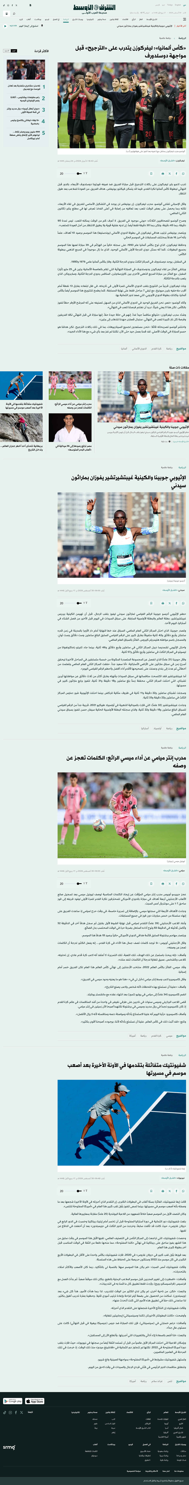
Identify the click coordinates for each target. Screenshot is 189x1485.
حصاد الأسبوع (145, 1452)
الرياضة (66, 20)
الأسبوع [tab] (7, 51)
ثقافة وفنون (114, 20)
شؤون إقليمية (181, 1437)
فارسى (157, 5)
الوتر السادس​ (110, 1424)
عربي (184, 5)
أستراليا (145, 728)
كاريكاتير (148, 1424)
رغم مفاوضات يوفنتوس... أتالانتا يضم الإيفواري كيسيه (25, 99)
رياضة (169, 348)
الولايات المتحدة (163, 1419)
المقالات (148, 1419)
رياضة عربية (164, 1456)
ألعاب (28, 20)
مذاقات (183, 1452)
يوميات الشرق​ (77, 20)
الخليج (181, 1424)
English (178, 5)
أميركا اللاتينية (163, 1437)
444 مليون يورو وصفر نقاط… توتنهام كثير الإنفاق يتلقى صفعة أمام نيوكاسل (25, 135)
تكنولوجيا (90, 20)
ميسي (169, 1036)
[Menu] (184, 19)
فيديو (47, 20)
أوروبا (166, 1424)
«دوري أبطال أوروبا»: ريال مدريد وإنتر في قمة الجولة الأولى (23, 110)
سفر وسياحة (181, 1456)
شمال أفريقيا (178, 1428)
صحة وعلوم (102, 20)
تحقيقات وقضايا (145, 1456)
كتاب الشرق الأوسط (143, 1428)
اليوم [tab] (14, 51)
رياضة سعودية (163, 1452)
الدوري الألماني (139, 348)
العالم (141, 20)
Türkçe (170, 5)
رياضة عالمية (165, 38)
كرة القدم (156, 348)
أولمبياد (157, 728)
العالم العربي (182, 1419)
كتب (113, 1419)
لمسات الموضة (181, 1460)
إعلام (113, 1433)
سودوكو (94, 1456)
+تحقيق (148, 1460)
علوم (95, 1424)
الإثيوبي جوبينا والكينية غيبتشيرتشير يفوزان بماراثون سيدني (151, 427)
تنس (169, 1381)
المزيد (21, 20)
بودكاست (37, 20)
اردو (163, 5)
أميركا (132, 1036)
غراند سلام (157, 1381)
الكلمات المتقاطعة (91, 1452)
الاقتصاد (125, 20)
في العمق (56, 20)
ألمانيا (124, 348)
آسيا (166, 1428)
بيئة (95, 1428)
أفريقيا (165, 1433)
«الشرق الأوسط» (167, 160)
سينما (113, 1428)
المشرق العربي (178, 1433)
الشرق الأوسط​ (151, 20)
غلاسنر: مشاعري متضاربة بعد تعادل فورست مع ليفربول (24, 87)
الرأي (134, 20)
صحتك (94, 1419)
